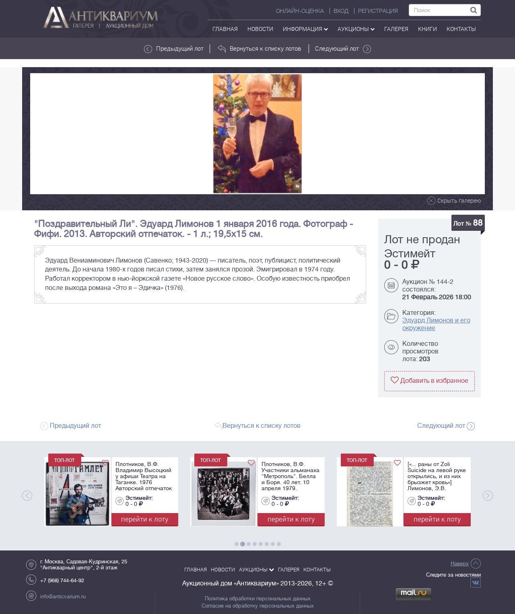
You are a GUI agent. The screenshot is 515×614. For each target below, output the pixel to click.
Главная (225, 29)
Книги (427, 29)
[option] (257, 133)
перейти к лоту (116, 519)
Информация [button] (303, 29)
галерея (396, 29)
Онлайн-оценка (300, 11)
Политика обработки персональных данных (258, 599)
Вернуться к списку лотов (265, 48)
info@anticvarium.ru (63, 596)
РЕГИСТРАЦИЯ (378, 11)
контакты (461, 29)
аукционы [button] (354, 29)
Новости (260, 29)
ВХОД (341, 11)
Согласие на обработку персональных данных (258, 606)
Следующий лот (337, 48)
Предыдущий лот (180, 48)
